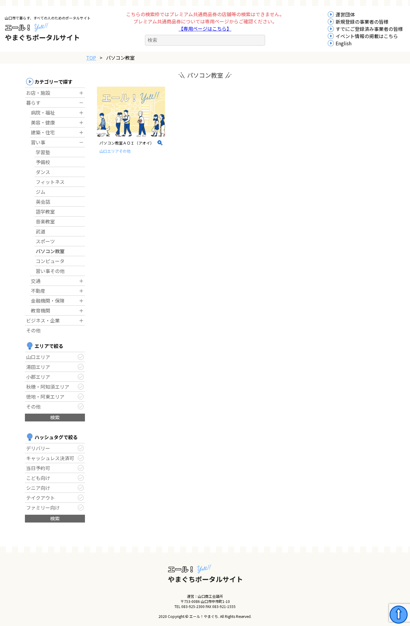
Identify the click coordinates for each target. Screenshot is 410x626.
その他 (33, 330)
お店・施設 (38, 92)
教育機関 (40, 310)
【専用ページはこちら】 (205, 28)
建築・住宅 (43, 132)
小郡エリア (38, 376)
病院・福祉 (43, 112)
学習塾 (43, 152)
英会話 (43, 201)
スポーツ (45, 241)
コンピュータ (50, 261)
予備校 (43, 162)
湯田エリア (38, 366)
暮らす (33, 102)
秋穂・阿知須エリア (47, 386)
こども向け (38, 477)
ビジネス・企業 (43, 320)
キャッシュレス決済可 (50, 458)
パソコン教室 (50, 251)
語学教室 (45, 211)
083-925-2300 (193, 606)
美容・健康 (43, 122)
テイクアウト (40, 497)
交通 (36, 280)
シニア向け (38, 487)
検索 (55, 417)
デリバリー (38, 448)
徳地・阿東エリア (45, 396)
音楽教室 (45, 221)
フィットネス (50, 181)
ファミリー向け (43, 507)
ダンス (43, 171)
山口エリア (38, 357)
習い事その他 (50, 270)
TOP (91, 57)
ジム (40, 191)
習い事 (38, 142)
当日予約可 (38, 468)
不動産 (38, 290)
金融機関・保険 (48, 300)
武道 (40, 231)
